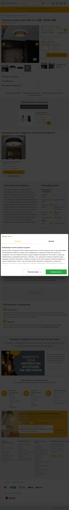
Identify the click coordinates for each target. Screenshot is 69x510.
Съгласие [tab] (17, 241)
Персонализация (33, 272)
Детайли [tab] (51, 241)
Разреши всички (56, 272)
